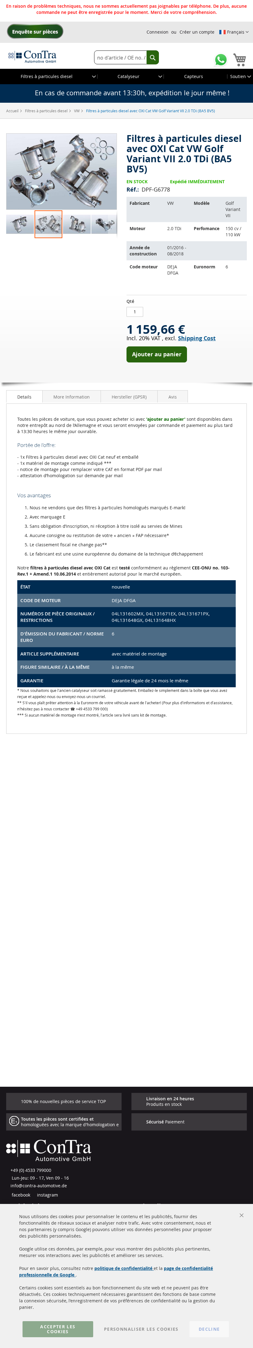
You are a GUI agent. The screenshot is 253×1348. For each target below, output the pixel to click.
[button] (234, 32)
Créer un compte (197, 32)
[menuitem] (49, 76)
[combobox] (126, 57)
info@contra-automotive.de (38, 1186)
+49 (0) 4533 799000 (30, 1170)
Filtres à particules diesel (46, 110)
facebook (20, 1195)
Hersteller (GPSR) (129, 397)
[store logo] (32, 56)
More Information (71, 397)
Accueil (12, 110)
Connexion (157, 32)
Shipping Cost (197, 338)
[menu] (126, 76)
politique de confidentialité (124, 1268)
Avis (172, 397)
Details (24, 397)
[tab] (24, 396)
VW (77, 110)
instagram (47, 1195)
